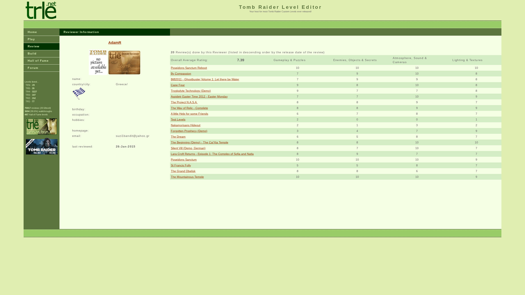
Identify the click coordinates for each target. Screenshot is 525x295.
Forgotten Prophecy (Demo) (189, 131)
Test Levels (178, 119)
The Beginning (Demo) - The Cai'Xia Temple (199, 142)
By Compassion (181, 73)
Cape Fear (178, 85)
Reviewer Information (81, 32)
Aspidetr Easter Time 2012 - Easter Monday (199, 96)
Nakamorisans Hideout (185, 125)
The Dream (178, 136)
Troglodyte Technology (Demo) (191, 90)
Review (33, 46)
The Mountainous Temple (187, 176)
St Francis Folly (181, 165)
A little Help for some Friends (189, 113)
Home (32, 32)
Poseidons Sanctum (184, 159)
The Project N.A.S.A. (184, 102)
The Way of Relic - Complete (189, 108)
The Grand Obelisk (183, 171)
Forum (33, 67)
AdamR (114, 43)
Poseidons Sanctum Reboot (189, 67)
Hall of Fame (38, 60)
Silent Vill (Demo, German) (188, 148)
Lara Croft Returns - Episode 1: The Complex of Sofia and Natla (212, 153)
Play (31, 39)
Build (32, 53)
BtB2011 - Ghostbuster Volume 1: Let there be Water (205, 79)
